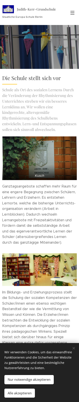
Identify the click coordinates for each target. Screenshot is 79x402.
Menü (72, 12)
